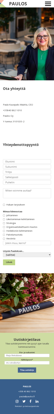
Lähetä (9, 262)
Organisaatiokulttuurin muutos (21, 226)
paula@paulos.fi (27, 396)
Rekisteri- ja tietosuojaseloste (27, 406)
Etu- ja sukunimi (27, 352)
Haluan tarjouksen (15, 204)
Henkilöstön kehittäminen (19, 230)
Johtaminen (12, 215)
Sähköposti (27, 360)
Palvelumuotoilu (14, 234)
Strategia (11, 223)
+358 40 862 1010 (27, 391)
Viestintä (10, 238)
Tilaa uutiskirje (27, 370)
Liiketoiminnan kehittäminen (20, 219)
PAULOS (18, 4)
